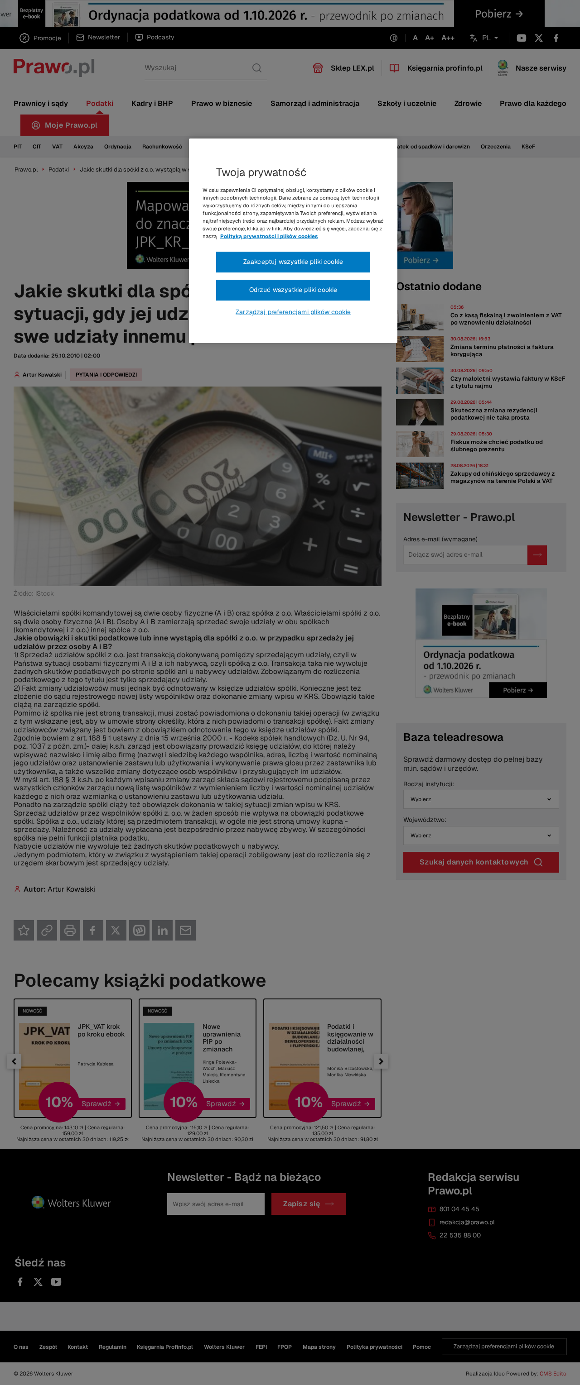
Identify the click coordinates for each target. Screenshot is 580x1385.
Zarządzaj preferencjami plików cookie (293, 312)
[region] (293, 240)
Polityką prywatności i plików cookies (269, 236)
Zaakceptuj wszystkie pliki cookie (293, 262)
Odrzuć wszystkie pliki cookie (293, 290)
